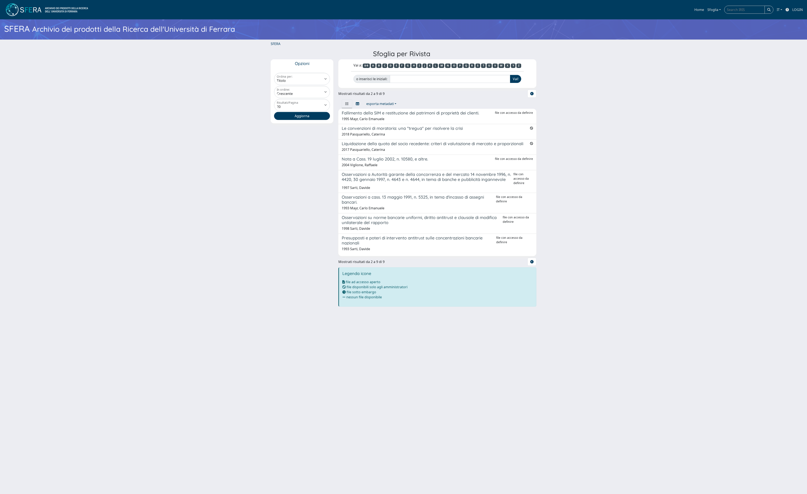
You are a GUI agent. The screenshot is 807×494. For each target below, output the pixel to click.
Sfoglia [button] (712, 9)
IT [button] (778, 9)
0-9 (366, 65)
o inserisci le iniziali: (371, 79)
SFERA (275, 43)
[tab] (347, 103)
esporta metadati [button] (380, 103)
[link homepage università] (47, 10)
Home (699, 9)
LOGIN (797, 9)
